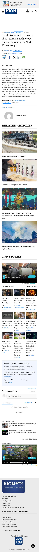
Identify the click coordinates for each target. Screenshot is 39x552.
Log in (29, 388)
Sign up (34, 388)
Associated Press (8, 50)
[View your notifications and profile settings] (35, 403)
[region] (19, 414)
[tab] (7, 402)
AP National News (20, 100)
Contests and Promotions (9, 519)
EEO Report (5, 498)
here (10, 382)
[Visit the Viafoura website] (33, 439)
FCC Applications (7, 501)
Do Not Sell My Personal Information (13, 507)
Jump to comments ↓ (8, 107)
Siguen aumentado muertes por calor (14, 156)
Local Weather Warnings (9, 526)
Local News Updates (8, 522)
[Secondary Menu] (4, 11)
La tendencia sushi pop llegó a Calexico (14, 185)
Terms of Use (6, 505)
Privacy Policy (6, 503)
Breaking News (6, 517)
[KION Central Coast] (13, 11)
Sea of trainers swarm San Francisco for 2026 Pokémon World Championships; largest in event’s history (18, 215)
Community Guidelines (9, 496)
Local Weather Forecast (9, 524)
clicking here (8, 376)
